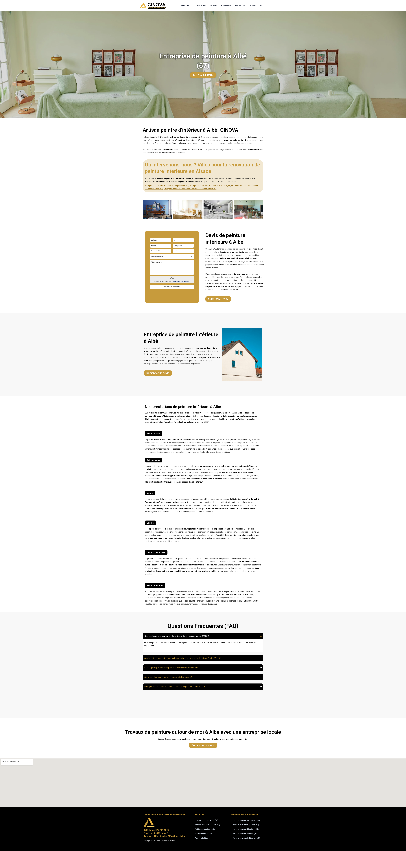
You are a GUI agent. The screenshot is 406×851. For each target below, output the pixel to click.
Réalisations (240, 5)
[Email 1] (261, 5)
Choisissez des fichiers (180, 281)
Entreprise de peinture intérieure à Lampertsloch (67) (167, 185)
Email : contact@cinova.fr (156, 833)
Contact (252, 5)
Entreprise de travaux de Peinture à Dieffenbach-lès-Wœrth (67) (190, 189)
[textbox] (170, 257)
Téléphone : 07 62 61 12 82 (156, 830)
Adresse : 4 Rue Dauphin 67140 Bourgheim (164, 836)
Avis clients (226, 5)
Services (213, 5)
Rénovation (186, 5)
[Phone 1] (265, 5)
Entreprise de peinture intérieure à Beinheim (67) (210, 185)
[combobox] (172, 256)
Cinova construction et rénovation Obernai (164, 814)
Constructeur (200, 5)
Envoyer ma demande (172, 287)
